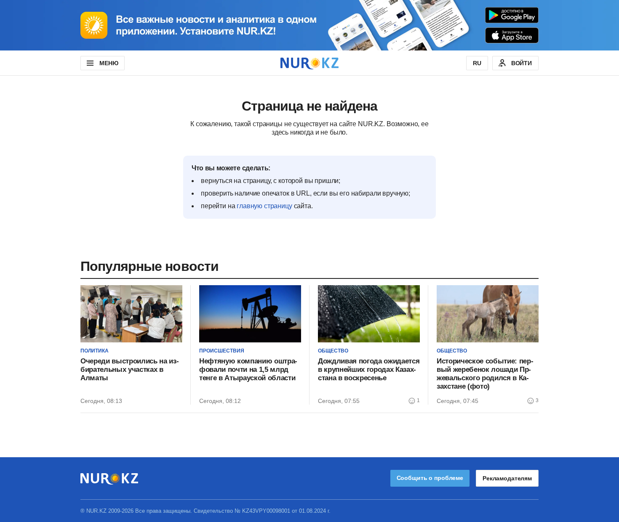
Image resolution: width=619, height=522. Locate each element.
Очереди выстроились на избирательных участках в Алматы (129, 369)
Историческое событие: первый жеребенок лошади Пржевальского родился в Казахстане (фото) (485, 373)
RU (477, 63)
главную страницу (264, 205)
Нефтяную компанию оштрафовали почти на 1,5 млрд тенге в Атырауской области (248, 369)
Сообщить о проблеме (430, 477)
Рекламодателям (507, 478)
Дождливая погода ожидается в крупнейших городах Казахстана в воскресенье (368, 369)
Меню (108, 63)
